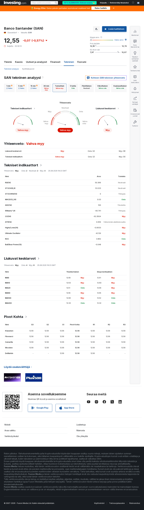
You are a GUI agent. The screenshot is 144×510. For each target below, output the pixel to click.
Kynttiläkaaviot (28, 69)
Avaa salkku (9, 430)
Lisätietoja (81, 424)
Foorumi (81, 62)
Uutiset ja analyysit (36, 62)
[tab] (9, 88)
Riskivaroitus (134, 503)
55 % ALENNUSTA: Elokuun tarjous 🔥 (79, 3)
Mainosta (80, 430)
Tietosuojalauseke (117, 503)
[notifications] (133, 2)
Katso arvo (119, 40)
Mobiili (7, 424)
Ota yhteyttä (82, 436)
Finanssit (55, 62)
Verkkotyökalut (11, 436)
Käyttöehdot (99, 503)
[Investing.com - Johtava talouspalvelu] (15, 3)
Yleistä (8, 62)
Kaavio (19, 62)
